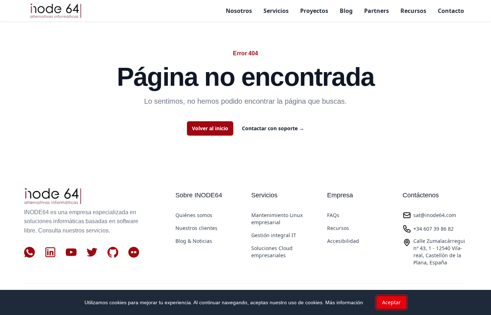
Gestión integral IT (273, 235)
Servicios (276, 11)
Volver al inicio (210, 128)
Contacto (451, 11)
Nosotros (239, 11)
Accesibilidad (343, 241)
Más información (344, 302)
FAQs (333, 215)
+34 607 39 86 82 (433, 228)
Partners (376, 11)
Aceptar (391, 302)
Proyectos (314, 11)
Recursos (413, 11)
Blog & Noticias (193, 241)
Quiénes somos (193, 215)
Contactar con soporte (273, 128)
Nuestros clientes (196, 228)
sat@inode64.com (434, 215)
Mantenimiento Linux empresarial (277, 219)
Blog (346, 11)
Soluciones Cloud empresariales (272, 252)
